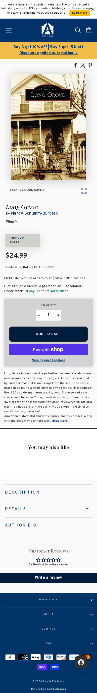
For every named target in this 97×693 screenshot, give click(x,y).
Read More (60, 421)
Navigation (48, 599)
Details (15, 509)
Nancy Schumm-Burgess (34, 213)
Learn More (79, 13)
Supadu (61, 689)
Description (22, 492)
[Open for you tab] (81, 662)
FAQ (49, 643)
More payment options (48, 360)
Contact (48, 629)
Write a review (48, 577)
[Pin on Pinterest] (90, 65)
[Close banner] (92, 9)
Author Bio (21, 525)
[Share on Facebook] (75, 65)
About (48, 614)
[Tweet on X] (82, 65)
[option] (48, 50)
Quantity (48, 305)
